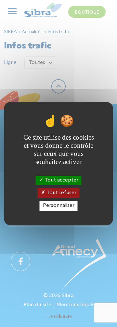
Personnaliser (58, 205)
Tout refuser (60, 192)
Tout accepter (60, 180)
